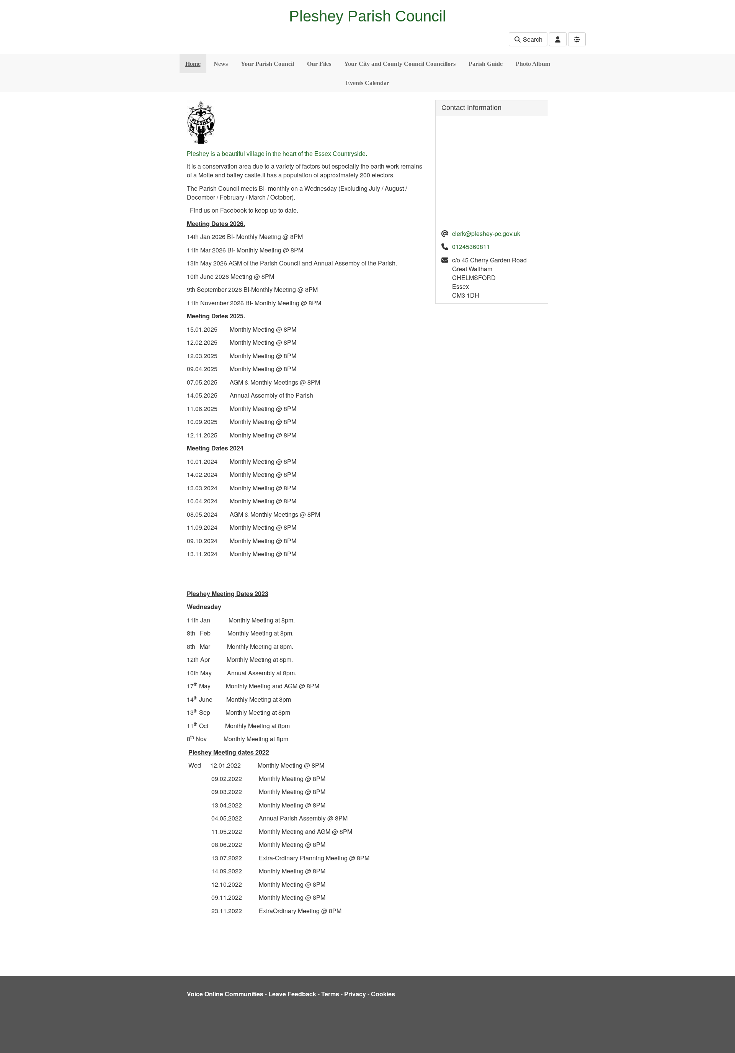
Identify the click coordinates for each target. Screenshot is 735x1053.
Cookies (383, 993)
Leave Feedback (292, 993)
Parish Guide (486, 64)
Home (193, 64)
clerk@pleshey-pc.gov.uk (486, 233)
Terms (330, 993)
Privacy (355, 993)
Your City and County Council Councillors (400, 64)
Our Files (319, 64)
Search (531, 39)
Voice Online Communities (225, 993)
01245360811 (471, 246)
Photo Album (533, 64)
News (221, 64)
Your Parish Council (267, 64)
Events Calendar (367, 83)
